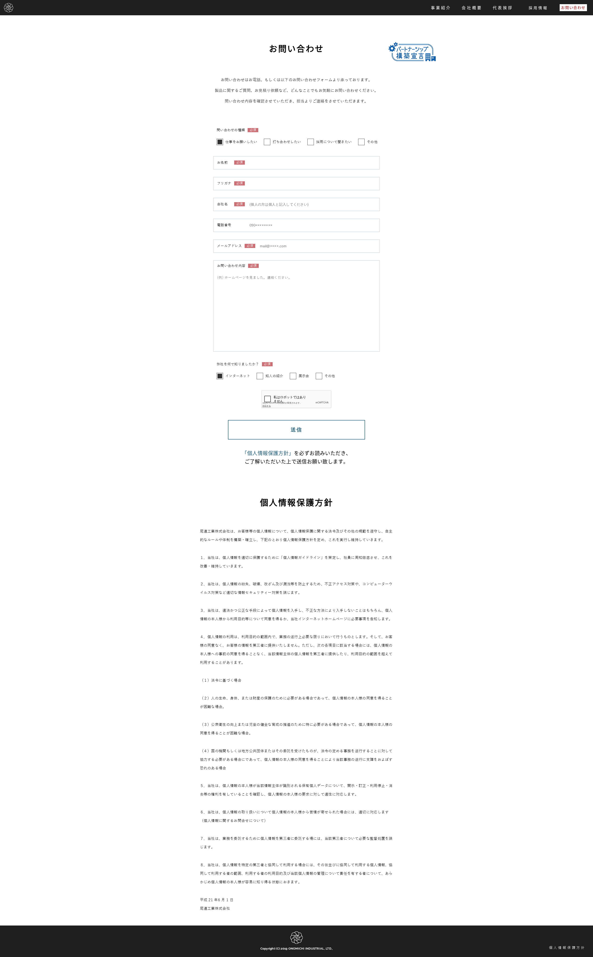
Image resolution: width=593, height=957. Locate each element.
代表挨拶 (503, 7)
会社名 (230, 204)
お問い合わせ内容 (237, 266)
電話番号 (224, 225)
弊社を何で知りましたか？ (244, 364)
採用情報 (538, 7)
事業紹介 (441, 7)
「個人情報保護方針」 (268, 453)
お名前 (230, 162)
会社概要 (472, 7)
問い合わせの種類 (236, 130)
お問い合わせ (573, 7)
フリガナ (230, 183)
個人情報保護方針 (567, 948)
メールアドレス (235, 246)
